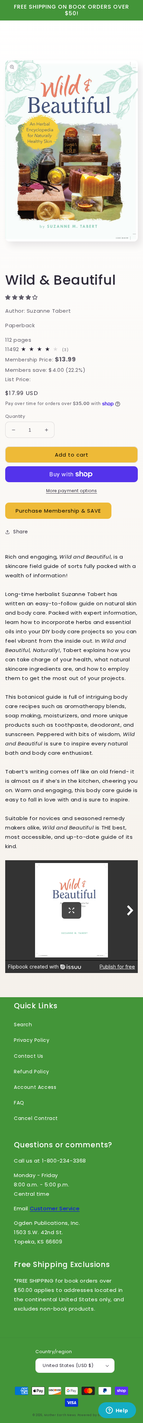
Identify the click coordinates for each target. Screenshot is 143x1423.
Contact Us (28, 1056)
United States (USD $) (68, 1365)
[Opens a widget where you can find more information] (117, 1411)
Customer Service (55, 1208)
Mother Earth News (60, 1415)
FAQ (19, 1102)
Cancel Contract (36, 1118)
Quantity (15, 416)
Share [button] (20, 531)
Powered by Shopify (94, 1415)
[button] (22, 297)
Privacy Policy (31, 1040)
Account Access (35, 1087)
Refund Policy (31, 1071)
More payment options (71, 491)
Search (23, 1024)
